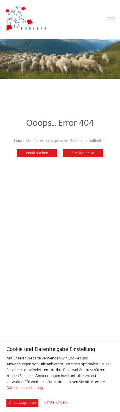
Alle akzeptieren (22, 402)
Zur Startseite (82, 153)
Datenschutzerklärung (24, 388)
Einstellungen (55, 403)
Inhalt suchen (37, 153)
